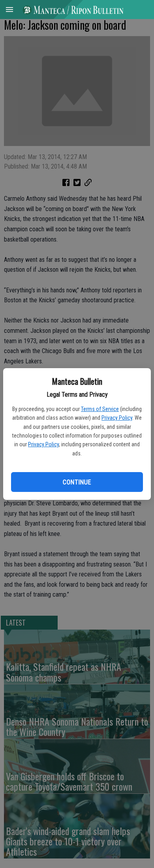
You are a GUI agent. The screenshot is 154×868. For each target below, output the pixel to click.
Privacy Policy (116, 418)
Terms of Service (100, 409)
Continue (77, 482)
